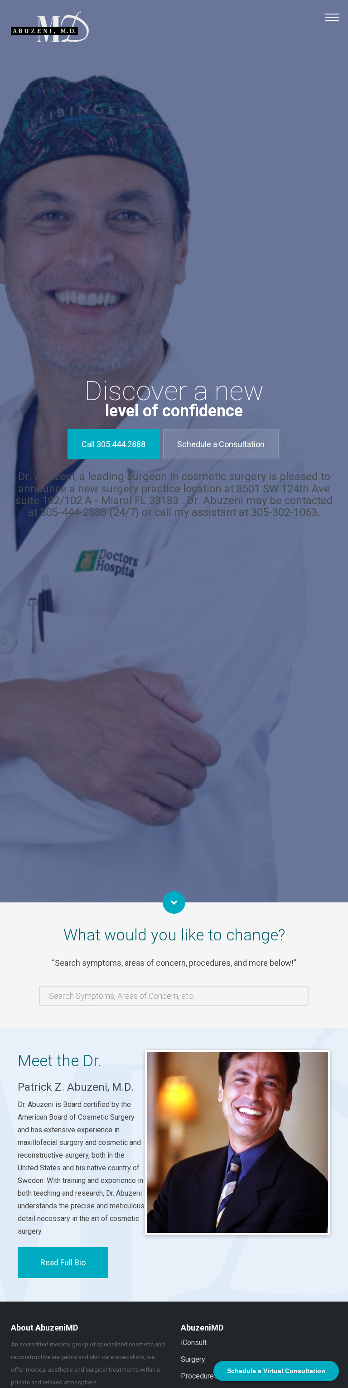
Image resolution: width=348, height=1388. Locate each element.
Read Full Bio (63, 1262)
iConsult (194, 1342)
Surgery (193, 1359)
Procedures (199, 1376)
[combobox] (174, 996)
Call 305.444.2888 (113, 444)
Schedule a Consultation (221, 444)
